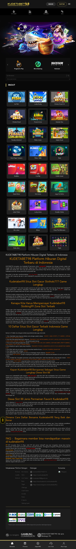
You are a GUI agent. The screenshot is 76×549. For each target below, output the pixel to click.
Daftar (62, 4)
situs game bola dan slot (17, 431)
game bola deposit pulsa (50, 460)
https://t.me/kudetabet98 (40, 475)
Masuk (50, 4)
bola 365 (46, 321)
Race (23, 481)
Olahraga (24, 487)
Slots (23, 475)
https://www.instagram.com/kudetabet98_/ (45, 484)
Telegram (64, 472)
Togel (23, 484)
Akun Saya (64, 546)
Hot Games (25, 472)
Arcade (24, 494)
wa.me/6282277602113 (40, 472)
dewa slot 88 (19, 402)
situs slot (52, 296)
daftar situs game (32, 375)
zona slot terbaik (33, 274)
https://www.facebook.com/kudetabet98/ (45, 481)
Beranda (12, 546)
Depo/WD (38, 546)
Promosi (17, 472)
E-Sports (24, 500)
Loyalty (17, 475)
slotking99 (18, 313)
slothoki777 (61, 289)
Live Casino (25, 478)
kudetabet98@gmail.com (40, 478)
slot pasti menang (30, 448)
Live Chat (51, 546)
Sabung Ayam (26, 503)
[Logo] (18, 4)
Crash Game (25, 490)
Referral (17, 478)
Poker (23, 497)
